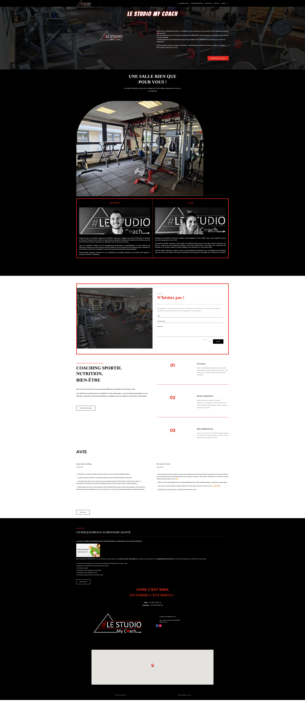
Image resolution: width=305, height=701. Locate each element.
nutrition (83, 581)
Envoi (218, 341)
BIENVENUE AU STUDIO (218, 58)
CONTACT (216, 3)
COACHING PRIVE (183, 3)
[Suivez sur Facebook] (157, 625)
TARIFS (223, 3)
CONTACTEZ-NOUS (86, 408)
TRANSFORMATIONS (197, 3)
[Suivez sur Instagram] (160, 625)
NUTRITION (208, 3)
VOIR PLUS (83, 512)
